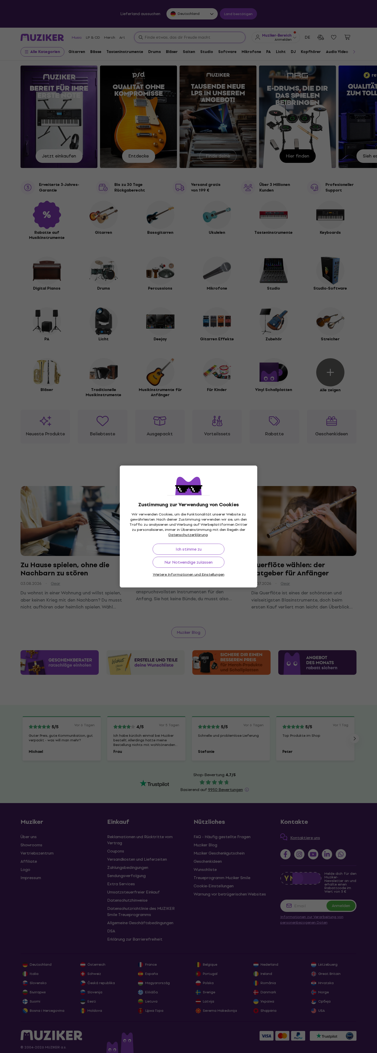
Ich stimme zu (189, 549)
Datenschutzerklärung (188, 535)
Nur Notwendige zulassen (188, 562)
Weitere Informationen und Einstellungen (188, 574)
